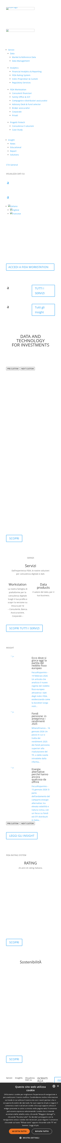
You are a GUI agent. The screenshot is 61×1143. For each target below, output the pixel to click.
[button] (12, 206)
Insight (11, 140)
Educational (15, 147)
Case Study (17, 129)
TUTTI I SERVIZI (40, 290)
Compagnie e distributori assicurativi (29, 100)
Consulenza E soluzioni (23, 126)
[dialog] (30, 1113)
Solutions (14, 154)
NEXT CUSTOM (27, 368)
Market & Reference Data (24, 57)
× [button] (58, 1086)
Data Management (21, 60)
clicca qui (38, 1105)
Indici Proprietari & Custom (25, 79)
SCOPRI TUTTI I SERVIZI (24, 628)
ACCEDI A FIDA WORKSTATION (28, 267)
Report (13, 151)
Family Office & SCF (21, 97)
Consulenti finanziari (22, 93)
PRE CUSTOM (12, 368)
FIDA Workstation (18, 89)
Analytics (14, 67)
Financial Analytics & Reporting (27, 71)
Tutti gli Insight (40, 309)
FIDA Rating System (21, 75)
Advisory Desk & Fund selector (26, 104)
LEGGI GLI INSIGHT (21, 836)
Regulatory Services (21, 82)
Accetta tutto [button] (19, 1131)
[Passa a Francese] (15, 213)
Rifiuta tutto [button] (42, 1131)
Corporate (17, 111)
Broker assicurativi (21, 108)
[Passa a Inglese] (14, 210)
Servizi (11, 49)
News (12, 143)
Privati (15, 115)
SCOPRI (14, 538)
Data (12, 53)
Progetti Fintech (17, 122)
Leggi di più (34, 1125)
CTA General (12, 164)
